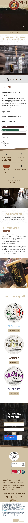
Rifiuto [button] (22, 520)
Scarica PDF (15, 79)
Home (12, 32)
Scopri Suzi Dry (14, 394)
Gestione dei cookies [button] (8, 520)
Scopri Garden (14, 362)
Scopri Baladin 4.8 (14, 330)
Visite (23, 493)
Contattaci (18, 493)
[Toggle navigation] (24, 2)
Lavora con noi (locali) (9, 493)
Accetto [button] (15, 520)
